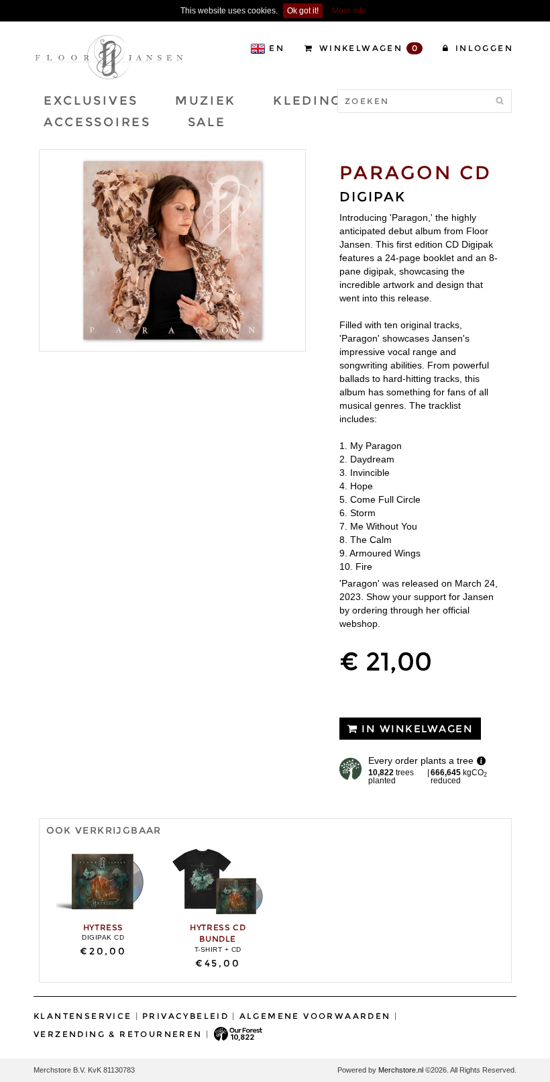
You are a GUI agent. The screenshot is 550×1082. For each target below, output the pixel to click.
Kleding (307, 100)
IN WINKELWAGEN (416, 728)
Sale (207, 122)
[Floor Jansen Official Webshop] (109, 56)
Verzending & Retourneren (118, 1034)
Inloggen (482, 48)
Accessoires (97, 122)
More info (349, 10)
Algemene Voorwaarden (315, 1016)
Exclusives (91, 100)
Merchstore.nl (400, 1070)
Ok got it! (303, 10)
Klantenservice (83, 1016)
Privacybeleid (185, 1016)
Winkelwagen (367, 48)
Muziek (205, 100)
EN (276, 48)
